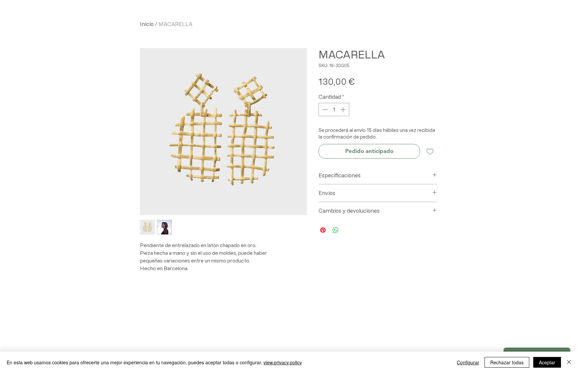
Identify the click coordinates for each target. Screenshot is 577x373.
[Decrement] (324, 109)
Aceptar (547, 362)
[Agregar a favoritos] (430, 151)
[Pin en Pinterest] (323, 230)
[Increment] (343, 109)
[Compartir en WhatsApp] (336, 230)
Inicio (147, 24)
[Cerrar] (569, 362)
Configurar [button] (468, 362)
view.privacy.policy (282, 362)
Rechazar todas (507, 362)
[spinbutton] (334, 109)
